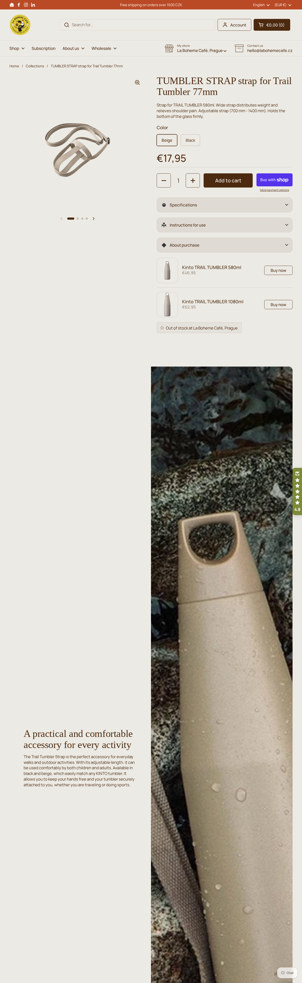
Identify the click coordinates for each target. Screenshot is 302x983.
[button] (272, 25)
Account (238, 25)
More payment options (274, 190)
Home (14, 66)
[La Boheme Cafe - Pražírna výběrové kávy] (20, 24)
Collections (35, 66)
